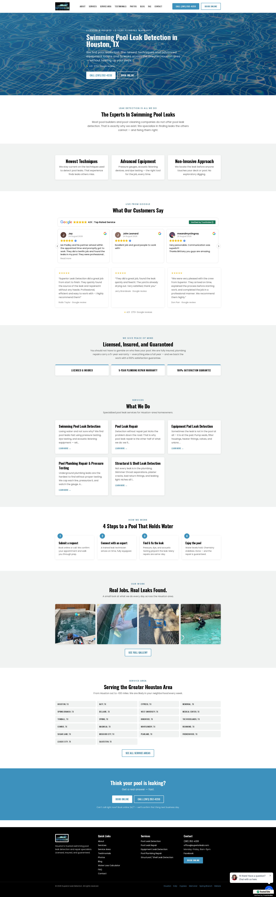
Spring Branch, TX (65, 711)
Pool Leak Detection (151, 841)
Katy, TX (102, 704)
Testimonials (120, 6)
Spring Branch (206, 886)
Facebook (188, 853)
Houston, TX (63, 704)
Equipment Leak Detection (154, 849)
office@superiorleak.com (196, 845)
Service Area (105, 6)
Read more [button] (174, 258)
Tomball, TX (62, 719)
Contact (158, 6)
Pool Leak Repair (149, 845)
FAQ (149, 6)
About (83, 6)
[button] (218, 246)
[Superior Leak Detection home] (62, 6)
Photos (133, 6)
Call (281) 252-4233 (186, 6)
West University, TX (149, 711)
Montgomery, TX (148, 726)
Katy (175, 886)
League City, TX (64, 741)
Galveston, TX (105, 741)
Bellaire (217, 886)
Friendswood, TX (190, 734)
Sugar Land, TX (64, 734)
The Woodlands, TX (191, 719)
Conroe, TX (62, 726)
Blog (142, 6)
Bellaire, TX (104, 711)
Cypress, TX (146, 704)
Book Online (211, 6)
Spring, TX (103, 719)
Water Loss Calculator (109, 865)
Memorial (193, 886)
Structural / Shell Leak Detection (157, 857)
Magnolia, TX (105, 726)
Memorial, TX (188, 704)
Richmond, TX (188, 726)
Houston (167, 886)
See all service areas (138, 753)
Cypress (183, 886)
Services (93, 6)
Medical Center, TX (191, 711)
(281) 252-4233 (191, 841)
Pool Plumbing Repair (151, 853)
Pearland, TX (146, 734)
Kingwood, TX (147, 719)
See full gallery (138, 652)
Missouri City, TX (106, 734)
